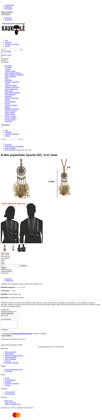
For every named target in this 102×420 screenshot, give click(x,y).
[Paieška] (23, 139)
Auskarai (7, 69)
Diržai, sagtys (9, 91)
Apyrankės (8, 67)
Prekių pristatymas (10, 352)
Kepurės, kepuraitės (11, 105)
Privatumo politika (10, 357)
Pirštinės (7, 100)
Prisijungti (8, 18)
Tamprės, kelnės (10, 114)
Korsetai (7, 107)
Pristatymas (8, 7)
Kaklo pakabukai (10, 148)
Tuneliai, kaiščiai (10, 71)
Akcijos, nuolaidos (11, 118)
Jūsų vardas (4, 315)
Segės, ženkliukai (10, 76)
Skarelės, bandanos (11, 110)
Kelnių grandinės (10, 94)
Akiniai (7, 83)
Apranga (7, 46)
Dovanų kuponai (10, 119)
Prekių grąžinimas (10, 359)
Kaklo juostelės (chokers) (13, 73)
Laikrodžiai (8, 96)
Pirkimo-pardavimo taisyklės (14, 355)
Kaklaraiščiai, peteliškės (12, 92)
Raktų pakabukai (10, 101)
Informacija (4, 348)
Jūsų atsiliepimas (6, 319)
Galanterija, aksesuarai (12, 44)
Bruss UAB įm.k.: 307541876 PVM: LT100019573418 (13, 402)
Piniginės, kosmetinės (11, 98)
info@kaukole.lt (10, 394)
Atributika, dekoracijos (12, 87)
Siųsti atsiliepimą (6, 335)
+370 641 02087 (6, 51)
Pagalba (3, 366)
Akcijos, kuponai (10, 116)
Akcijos (7, 378)
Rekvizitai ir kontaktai (12, 363)
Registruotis (8, 19)
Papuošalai (8, 42)
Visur (6, 40)
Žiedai (7, 78)
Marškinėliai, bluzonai (12, 109)
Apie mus (8, 361)
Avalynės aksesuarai (11, 89)
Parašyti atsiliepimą (7, 313)
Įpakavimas (8, 80)
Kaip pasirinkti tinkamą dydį (14, 369)
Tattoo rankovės (10, 112)
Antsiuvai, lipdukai (11, 85)
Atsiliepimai (9, 280)
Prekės (3, 375)
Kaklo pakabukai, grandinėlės (14, 74)
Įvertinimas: (4, 329)
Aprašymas (8, 279)
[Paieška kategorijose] (1, 37)
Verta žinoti (8, 8)
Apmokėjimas (9, 5)
